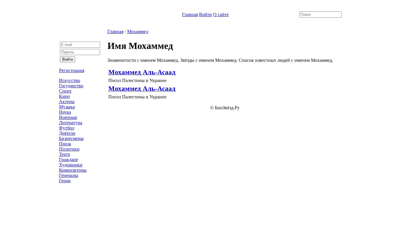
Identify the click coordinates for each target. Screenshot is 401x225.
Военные (68, 117)
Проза (65, 143)
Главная (190, 14)
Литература (70, 122)
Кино (64, 96)
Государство (71, 85)
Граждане (68, 159)
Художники (70, 164)
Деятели (67, 133)
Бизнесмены (71, 138)
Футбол (66, 127)
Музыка (67, 106)
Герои (65, 180)
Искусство (69, 80)
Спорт (65, 90)
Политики (69, 148)
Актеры (67, 101)
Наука (65, 112)
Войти (205, 14)
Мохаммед (137, 31)
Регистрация (71, 70)
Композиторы (73, 170)
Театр (64, 154)
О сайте (221, 14)
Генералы (68, 175)
